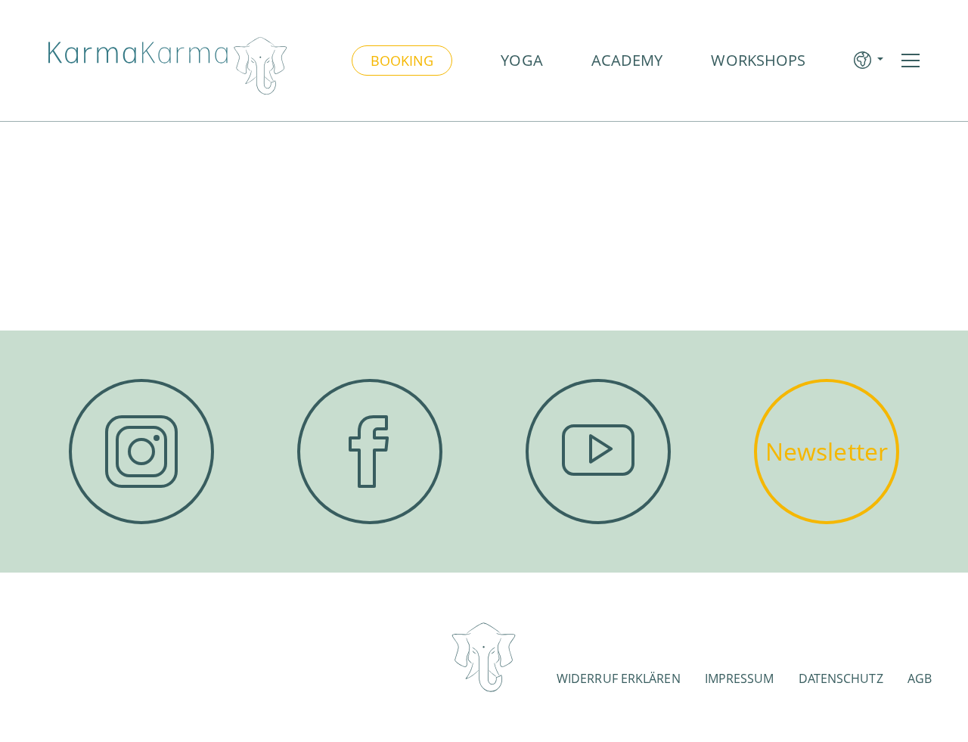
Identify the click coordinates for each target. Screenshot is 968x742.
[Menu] (910, 60)
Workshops (758, 60)
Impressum (739, 678)
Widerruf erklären (619, 678)
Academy (627, 60)
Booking (402, 60)
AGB (920, 678)
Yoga (521, 60)
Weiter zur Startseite (484, 266)
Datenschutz (841, 678)
